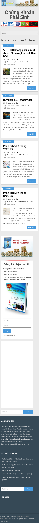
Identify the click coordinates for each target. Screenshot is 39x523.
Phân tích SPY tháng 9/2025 (14, 147)
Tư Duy (27, 62)
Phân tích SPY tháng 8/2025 (14, 194)
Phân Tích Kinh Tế (13, 155)
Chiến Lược (10, 62)
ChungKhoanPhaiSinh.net (17, 429)
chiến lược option (29, 518)
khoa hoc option (17, 518)
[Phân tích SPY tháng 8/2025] (8, 211)
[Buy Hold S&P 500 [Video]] (8, 115)
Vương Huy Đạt (13, 59)
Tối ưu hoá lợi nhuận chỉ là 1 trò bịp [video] (17, 474)
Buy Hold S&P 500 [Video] (18, 100)
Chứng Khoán (19, 62)
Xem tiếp (31, 88)
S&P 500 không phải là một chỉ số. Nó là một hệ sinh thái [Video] (19, 53)
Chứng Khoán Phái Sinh (19, 14)
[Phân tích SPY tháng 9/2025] (8, 164)
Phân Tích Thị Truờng (26, 155)
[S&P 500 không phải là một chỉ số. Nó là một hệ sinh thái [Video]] (8, 71)
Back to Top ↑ (4, 521)
